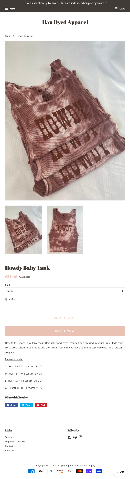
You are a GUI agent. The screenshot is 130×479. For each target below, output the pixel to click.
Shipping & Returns (15, 441)
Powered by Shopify (84, 465)
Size (7, 284)
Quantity (10, 299)
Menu (12, 8)
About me (10, 450)
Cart (122, 8)
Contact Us (10, 446)
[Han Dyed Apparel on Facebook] (69, 438)
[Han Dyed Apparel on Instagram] (80, 438)
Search (8, 437)
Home (8, 36)
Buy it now (65, 331)
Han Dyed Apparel (65, 22)
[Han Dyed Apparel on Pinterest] (75, 438)
